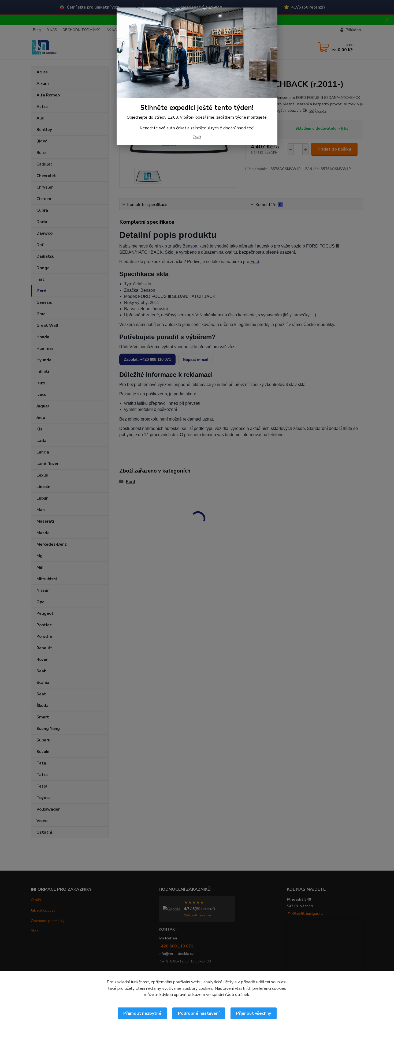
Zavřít (197, 137)
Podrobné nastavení (199, 1013)
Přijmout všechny (253, 1013)
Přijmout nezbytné (142, 1013)
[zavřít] (267, 16)
